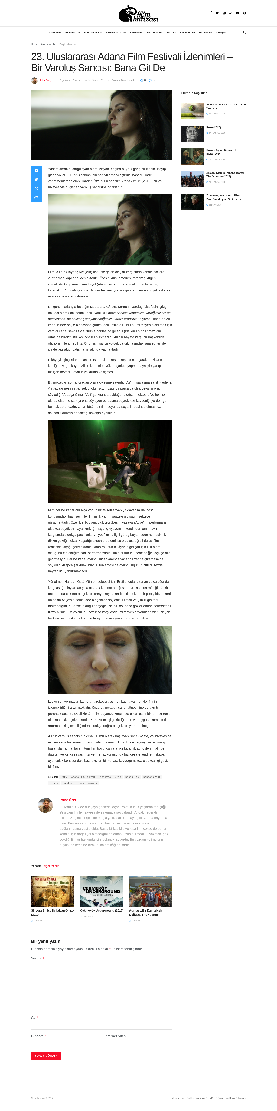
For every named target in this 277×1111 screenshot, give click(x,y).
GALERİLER (205, 32)
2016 (64, 777)
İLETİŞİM (221, 32)
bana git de (132, 777)
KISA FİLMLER (154, 32)
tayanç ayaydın (88, 783)
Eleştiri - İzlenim (67, 44)
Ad (34, 1017)
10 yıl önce (64, 80)
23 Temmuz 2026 (216, 182)
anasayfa (105, 777)
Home (34, 44)
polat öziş (69, 783)
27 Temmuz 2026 (216, 133)
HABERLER (136, 32)
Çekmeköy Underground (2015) (101, 910)
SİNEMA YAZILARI (116, 32)
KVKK (211, 1098)
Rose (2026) (213, 127)
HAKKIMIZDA (72, 32)
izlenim (54, 783)
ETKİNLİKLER (187, 32)
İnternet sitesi (116, 1036)
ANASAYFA (55, 32)
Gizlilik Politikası (196, 1098)
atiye (118, 777)
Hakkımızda (177, 1098)
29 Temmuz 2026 (216, 114)
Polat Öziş (45, 80)
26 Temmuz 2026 (216, 159)
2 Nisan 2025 (215, 205)
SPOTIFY (171, 32)
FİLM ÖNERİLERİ (93, 32)
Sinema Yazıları (48, 44)
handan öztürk (152, 777)
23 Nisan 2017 (40, 921)
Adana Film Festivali (83, 777)
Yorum (37, 958)
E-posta (38, 1036)
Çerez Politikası (226, 1098)
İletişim (242, 1098)
